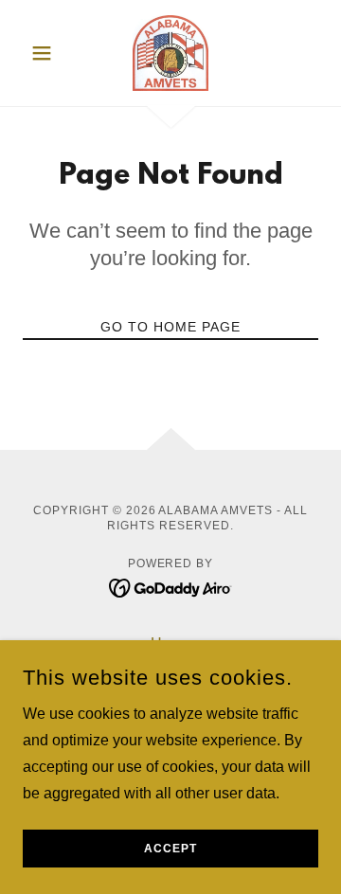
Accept (170, 848)
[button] (45, 53)
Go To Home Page (170, 326)
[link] (170, 53)
